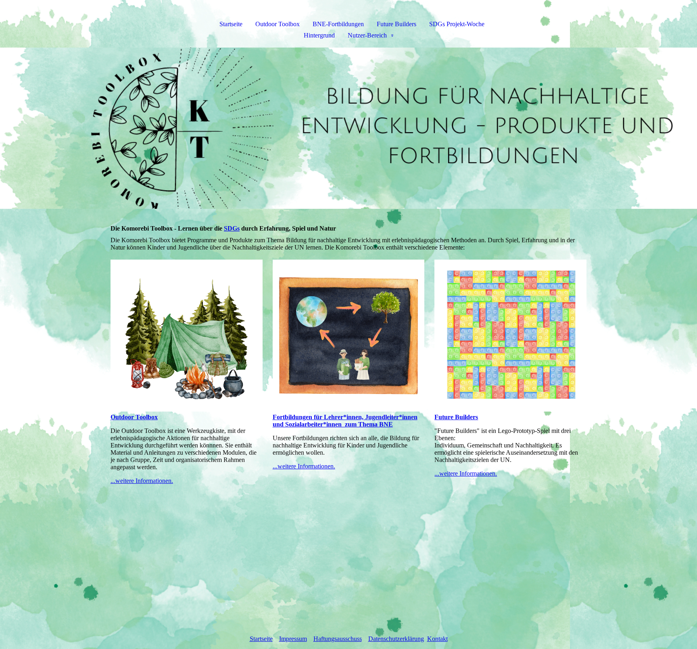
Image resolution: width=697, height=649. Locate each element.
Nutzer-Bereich (367, 35)
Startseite (230, 24)
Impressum (293, 638)
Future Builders (396, 24)
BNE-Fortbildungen (338, 24)
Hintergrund (319, 35)
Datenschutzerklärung (396, 638)
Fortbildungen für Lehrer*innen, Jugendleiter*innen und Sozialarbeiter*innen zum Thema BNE (345, 421)
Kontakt (437, 638)
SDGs (232, 228)
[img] (348, 128)
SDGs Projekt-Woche (456, 24)
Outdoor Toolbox (277, 24)
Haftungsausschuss (337, 638)
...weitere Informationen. (142, 480)
